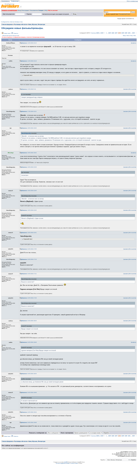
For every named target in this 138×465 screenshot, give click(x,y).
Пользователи (34, 10)
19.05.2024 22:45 (29, 210)
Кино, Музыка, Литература (36, 24)
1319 (133, 33)
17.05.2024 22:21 (29, 111)
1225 (109, 33)
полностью (16, 35)
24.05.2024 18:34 (29, 320)
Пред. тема (126, 35)
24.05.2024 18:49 (29, 342)
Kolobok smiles (74, 463)
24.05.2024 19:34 (29, 412)
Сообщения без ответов (7, 21)
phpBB (65, 462)
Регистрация (25, 10)
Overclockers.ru (5, 1)
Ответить (15, 33)
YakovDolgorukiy (26, 133)
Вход (19, 10)
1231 (129, 33)
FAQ (46, 10)
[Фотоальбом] (132, 89)
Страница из (97, 33)
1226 (112, 33)
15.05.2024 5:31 (28, 89)
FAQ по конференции (132, 1)
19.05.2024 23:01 (29, 232)
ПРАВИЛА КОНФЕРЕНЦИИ (9, 10)
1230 (126, 33)
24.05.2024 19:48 (29, 422)
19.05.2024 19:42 (29, 152)
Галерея (41, 10)
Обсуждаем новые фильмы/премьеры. (22, 28)
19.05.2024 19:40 (29, 128)
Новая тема (7, 33)
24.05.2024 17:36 (29, 298)
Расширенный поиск (124, 14)
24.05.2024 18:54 (29, 373)
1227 (116, 33)
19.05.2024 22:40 (29, 190)
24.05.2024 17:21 (29, 273)
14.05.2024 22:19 (29, 61)
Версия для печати (7, 35)
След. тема (133, 35)
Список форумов (7, 24)
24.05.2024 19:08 (29, 392)
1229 (122, 33)
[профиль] (133, 43)
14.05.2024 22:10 (29, 43)
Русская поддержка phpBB (63, 463)
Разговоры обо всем (20, 24)
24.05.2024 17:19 (29, 259)
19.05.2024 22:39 (29, 167)
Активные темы (19, 21)
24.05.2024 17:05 (29, 249)
